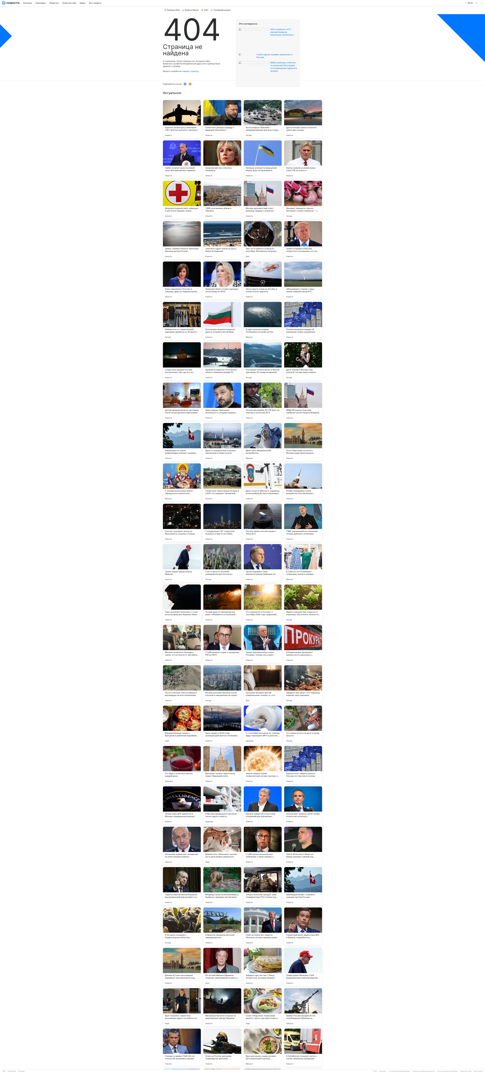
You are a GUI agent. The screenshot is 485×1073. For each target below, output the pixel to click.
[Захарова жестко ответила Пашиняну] (222, 159)
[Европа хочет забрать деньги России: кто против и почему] (303, 765)
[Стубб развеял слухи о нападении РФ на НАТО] (222, 644)
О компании (12, 1071)
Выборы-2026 (173, 10)
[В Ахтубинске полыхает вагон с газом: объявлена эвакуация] (303, 1047)
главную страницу (190, 71)
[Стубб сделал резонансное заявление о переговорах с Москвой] (263, 846)
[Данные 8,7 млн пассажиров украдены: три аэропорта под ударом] (182, 967)
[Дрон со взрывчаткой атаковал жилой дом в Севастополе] (222, 442)
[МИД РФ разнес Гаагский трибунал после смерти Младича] (303, 401)
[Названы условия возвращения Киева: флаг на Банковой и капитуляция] (263, 159)
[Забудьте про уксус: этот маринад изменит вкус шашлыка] (303, 684)
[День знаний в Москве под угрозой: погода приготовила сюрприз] (303, 361)
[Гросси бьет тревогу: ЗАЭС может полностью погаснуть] (303, 805)
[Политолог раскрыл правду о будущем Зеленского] (222, 119)
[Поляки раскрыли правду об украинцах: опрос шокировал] (303, 321)
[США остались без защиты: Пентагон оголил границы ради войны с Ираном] (263, 926)
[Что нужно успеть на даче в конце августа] (303, 724)
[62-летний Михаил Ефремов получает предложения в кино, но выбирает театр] (222, 967)
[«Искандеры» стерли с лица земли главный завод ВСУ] (303, 280)
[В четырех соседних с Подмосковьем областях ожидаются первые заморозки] (182, 926)
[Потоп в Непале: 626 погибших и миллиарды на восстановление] (182, 684)
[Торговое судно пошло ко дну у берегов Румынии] (222, 240)
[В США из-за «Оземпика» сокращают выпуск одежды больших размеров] (303, 563)
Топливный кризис (222, 10)
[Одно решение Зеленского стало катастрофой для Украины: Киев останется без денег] (182, 603)
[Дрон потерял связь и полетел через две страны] (303, 119)
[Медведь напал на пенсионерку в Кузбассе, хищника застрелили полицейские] (222, 886)
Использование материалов (448, 1071)
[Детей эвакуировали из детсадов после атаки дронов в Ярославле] (182, 401)
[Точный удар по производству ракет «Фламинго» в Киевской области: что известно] (222, 603)
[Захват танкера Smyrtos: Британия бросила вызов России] (182, 240)
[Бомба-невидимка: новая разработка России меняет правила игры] (303, 482)
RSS (375, 1071)
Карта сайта (478, 1071)
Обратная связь (466, 1071)
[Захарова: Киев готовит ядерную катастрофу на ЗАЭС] (222, 280)
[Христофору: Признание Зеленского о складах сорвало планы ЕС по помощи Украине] (222, 401)
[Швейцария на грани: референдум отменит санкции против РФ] (182, 442)
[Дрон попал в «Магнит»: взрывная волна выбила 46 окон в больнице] (263, 482)
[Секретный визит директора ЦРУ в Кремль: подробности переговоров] (303, 926)
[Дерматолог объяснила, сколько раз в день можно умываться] (222, 846)
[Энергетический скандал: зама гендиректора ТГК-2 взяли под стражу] (263, 886)
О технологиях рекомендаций (399, 1071)
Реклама (21, 1071)
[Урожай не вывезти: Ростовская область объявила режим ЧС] (222, 361)
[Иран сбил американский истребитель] (263, 442)
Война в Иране (192, 10)
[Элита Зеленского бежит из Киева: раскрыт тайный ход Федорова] (303, 846)
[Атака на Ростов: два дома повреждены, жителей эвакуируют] (222, 1047)
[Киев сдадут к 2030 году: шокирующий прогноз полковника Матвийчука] (222, 724)
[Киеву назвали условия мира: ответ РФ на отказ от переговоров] (303, 159)
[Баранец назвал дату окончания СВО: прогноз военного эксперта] (182, 119)
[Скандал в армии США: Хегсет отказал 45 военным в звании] (182, 1047)
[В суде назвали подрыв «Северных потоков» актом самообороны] (263, 321)
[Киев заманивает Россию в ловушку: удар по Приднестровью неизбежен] (182, 280)
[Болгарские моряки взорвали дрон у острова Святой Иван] (222, 321)
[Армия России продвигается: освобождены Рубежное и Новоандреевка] (303, 1007)
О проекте (382, 1071)
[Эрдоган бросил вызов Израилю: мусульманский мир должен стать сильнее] (182, 886)
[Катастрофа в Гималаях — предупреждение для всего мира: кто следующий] (263, 119)
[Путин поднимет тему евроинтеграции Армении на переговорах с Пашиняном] (263, 563)
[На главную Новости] (12, 3)
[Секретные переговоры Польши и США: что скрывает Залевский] (222, 482)
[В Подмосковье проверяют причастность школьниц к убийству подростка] (303, 644)
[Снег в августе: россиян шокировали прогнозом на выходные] (222, 563)
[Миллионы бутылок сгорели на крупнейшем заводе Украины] (222, 1007)
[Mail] (4, 3)
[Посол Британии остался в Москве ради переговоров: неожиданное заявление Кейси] (303, 442)
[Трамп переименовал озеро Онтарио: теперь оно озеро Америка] (263, 644)
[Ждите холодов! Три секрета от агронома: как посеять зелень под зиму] (303, 603)
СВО (206, 10)
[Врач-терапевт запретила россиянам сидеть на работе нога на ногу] (182, 1007)
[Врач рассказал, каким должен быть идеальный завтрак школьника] (263, 1047)
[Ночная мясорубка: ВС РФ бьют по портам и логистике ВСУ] (263, 401)
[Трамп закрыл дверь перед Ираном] (182, 563)
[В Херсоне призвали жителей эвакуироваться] (222, 926)
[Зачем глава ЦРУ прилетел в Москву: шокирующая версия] (182, 805)
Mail (4, 1071)
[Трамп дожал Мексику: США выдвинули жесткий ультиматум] (303, 967)
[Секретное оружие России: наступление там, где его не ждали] (182, 361)
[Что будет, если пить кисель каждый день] (182, 765)
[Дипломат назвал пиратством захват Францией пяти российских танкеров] (222, 765)
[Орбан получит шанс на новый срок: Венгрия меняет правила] (182, 159)
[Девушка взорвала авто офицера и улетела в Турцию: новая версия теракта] (182, 200)
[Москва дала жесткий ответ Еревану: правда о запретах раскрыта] (263, 200)
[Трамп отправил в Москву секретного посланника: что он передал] (303, 240)
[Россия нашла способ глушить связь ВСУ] (263, 523)
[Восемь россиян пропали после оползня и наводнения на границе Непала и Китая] (222, 684)
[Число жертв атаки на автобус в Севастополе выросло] (263, 280)
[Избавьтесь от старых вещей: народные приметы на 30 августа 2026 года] (182, 321)
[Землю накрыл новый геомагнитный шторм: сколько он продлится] (263, 765)
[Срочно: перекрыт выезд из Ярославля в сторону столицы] (182, 523)
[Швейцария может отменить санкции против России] (303, 886)
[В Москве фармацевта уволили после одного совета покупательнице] (222, 805)
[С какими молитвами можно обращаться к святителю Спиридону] (182, 482)
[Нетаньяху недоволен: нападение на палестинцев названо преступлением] (182, 846)
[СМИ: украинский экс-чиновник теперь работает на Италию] (303, 523)
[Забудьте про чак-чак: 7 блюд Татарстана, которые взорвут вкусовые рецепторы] (263, 967)
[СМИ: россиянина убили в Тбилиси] (222, 200)
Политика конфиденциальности (423, 1071)
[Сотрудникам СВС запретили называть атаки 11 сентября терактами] (222, 523)
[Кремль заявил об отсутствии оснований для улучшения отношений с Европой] (263, 805)
